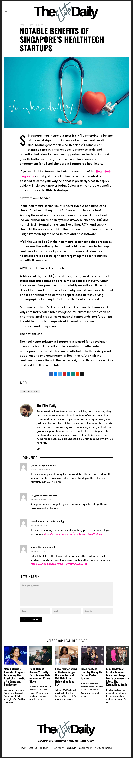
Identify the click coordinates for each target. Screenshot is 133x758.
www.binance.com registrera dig (47, 521)
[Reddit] (77, 374)
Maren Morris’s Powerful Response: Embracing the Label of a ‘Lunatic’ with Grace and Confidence (15, 677)
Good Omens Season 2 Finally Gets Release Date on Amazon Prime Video (39, 675)
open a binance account (43, 547)
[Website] (38, 448)
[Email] (82, 374)
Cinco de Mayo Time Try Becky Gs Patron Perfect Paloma (91, 673)
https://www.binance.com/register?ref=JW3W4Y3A (72, 534)
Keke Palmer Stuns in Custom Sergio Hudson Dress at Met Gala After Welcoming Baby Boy (66, 677)
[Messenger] (55, 374)
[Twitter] (60, 374)
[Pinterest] (64, 374)
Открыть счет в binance (43, 465)
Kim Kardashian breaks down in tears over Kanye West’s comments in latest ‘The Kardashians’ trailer (117, 677)
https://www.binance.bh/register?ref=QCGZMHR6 (59, 564)
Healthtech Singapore (30, 391)
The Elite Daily (46, 405)
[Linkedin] (68, 374)
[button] (6, 12)
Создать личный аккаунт (44, 495)
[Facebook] (51, 374)
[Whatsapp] (73, 374)
